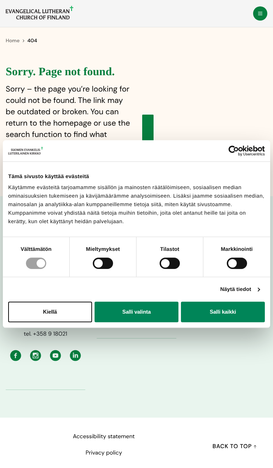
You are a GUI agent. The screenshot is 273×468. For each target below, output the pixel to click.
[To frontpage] (39, 12)
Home (13, 41)
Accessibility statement (104, 436)
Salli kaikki (223, 312)
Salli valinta (136, 312)
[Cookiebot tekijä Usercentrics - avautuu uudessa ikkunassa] (234, 150)
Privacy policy (104, 452)
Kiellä (50, 312)
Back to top (233, 446)
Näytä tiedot (235, 289)
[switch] (103, 263)
